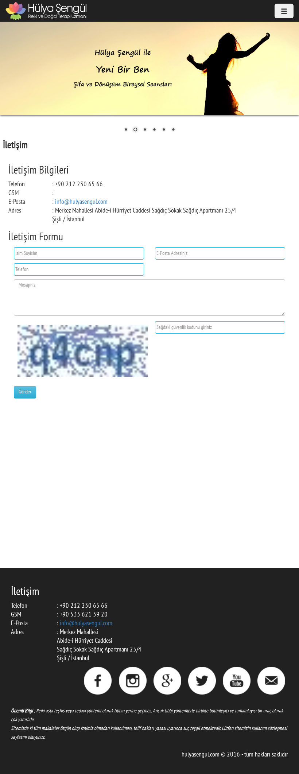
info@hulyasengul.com (81, 202)
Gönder (25, 392)
